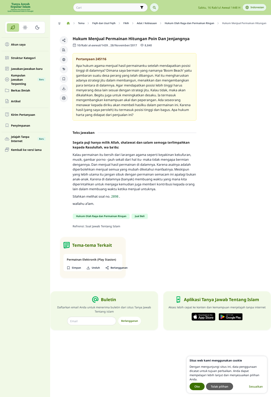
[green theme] (13, 27)
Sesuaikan (256, 386)
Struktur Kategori (23, 58)
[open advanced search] (142, 7)
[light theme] (25, 27)
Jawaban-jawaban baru (27, 69)
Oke (197, 386)
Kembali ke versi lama (26, 150)
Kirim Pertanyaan (23, 115)
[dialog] (227, 374)
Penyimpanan (20, 125)
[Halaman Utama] (68, 23)
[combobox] (107, 7)
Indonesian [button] (257, 7)
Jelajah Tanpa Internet (27, 139)
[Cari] (154, 7)
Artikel (15, 101)
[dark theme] (37, 27)
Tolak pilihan (219, 386)
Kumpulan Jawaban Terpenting (27, 79)
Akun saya (18, 44)
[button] (64, 40)
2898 (114, 196)
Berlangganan (129, 321)
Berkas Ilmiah (20, 90)
